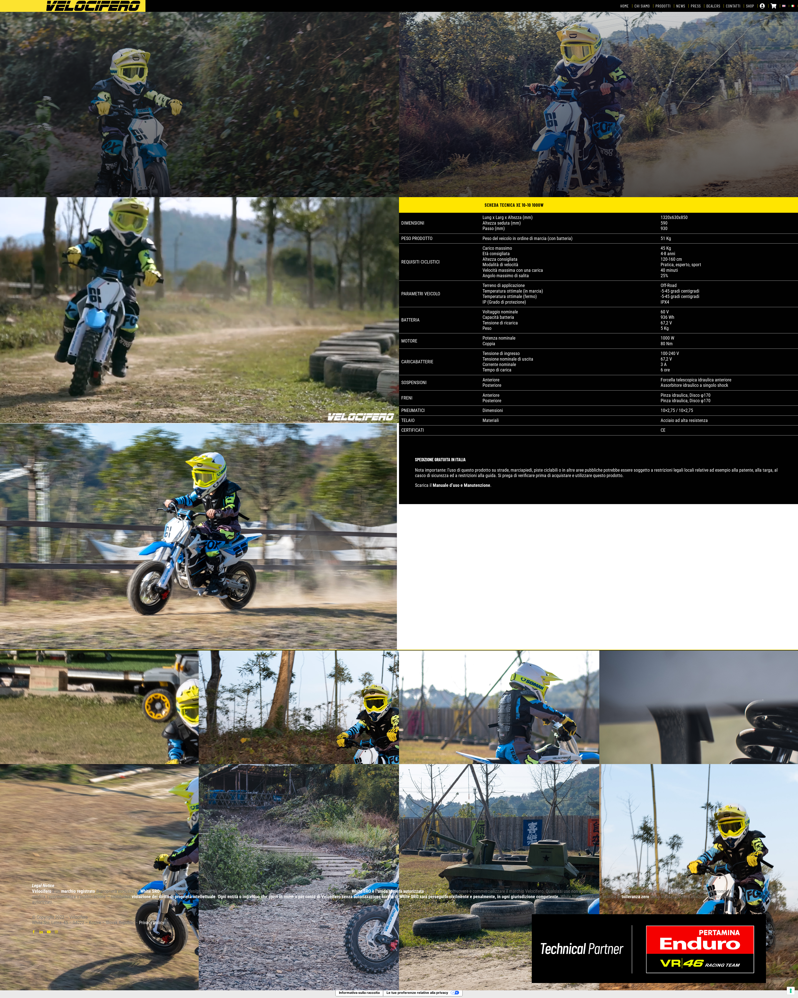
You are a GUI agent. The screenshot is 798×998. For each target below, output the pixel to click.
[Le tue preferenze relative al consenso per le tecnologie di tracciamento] (791, 991)
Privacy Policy (151, 922)
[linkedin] (41, 932)
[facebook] (33, 932)
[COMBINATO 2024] (649, 916)
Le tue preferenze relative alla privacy (417, 993)
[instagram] (56, 932)
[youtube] (49, 932)
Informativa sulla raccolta (359, 993)
